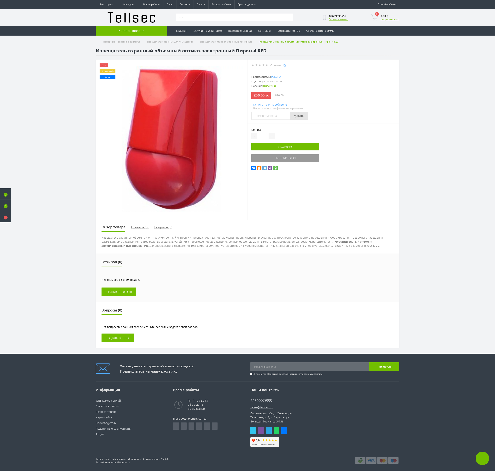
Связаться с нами (107, 406)
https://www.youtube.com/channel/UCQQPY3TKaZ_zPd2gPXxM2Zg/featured (215, 426)
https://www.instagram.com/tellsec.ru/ (191, 426)
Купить (299, 116)
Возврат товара (106, 412)
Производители (246, 4)
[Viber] (270, 168)
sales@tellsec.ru (261, 407)
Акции (100, 434)
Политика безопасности (281, 373)
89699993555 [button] (261, 400)
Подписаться (384, 366)
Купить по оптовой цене (270, 104)
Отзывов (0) (139, 227)
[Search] (290, 17)
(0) (284, 65)
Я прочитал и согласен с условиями (288, 373)
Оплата (201, 4)
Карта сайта (104, 417)
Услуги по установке (208, 30)
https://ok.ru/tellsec (207, 426)
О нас (170, 4)
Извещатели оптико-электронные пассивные (226, 41)
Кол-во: (256, 129)
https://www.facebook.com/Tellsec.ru (176, 426)
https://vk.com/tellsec (199, 426)
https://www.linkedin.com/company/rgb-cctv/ (184, 426)
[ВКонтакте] (253, 168)
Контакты (264, 30)
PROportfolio (123, 462)
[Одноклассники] (259, 168)
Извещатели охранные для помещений (170, 41)
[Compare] (395, 65)
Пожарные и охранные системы (121, 41)
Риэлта (276, 76)
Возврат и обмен (221, 4)
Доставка (185, 4)
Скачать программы (320, 30)
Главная (181, 30)
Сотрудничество (288, 30)
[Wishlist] (386, 65)
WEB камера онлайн (109, 400)
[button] (5, 216)
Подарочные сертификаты (113, 428)
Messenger (284, 430)
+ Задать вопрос (117, 338)
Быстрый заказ (285, 158)
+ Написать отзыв (118, 292)
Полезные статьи (240, 30)
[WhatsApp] (275, 168)
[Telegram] (264, 168)
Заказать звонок (338, 19)
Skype (253, 430)
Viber (261, 430)
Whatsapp (276, 430)
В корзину (285, 146)
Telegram (269, 430)
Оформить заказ (390, 19)
